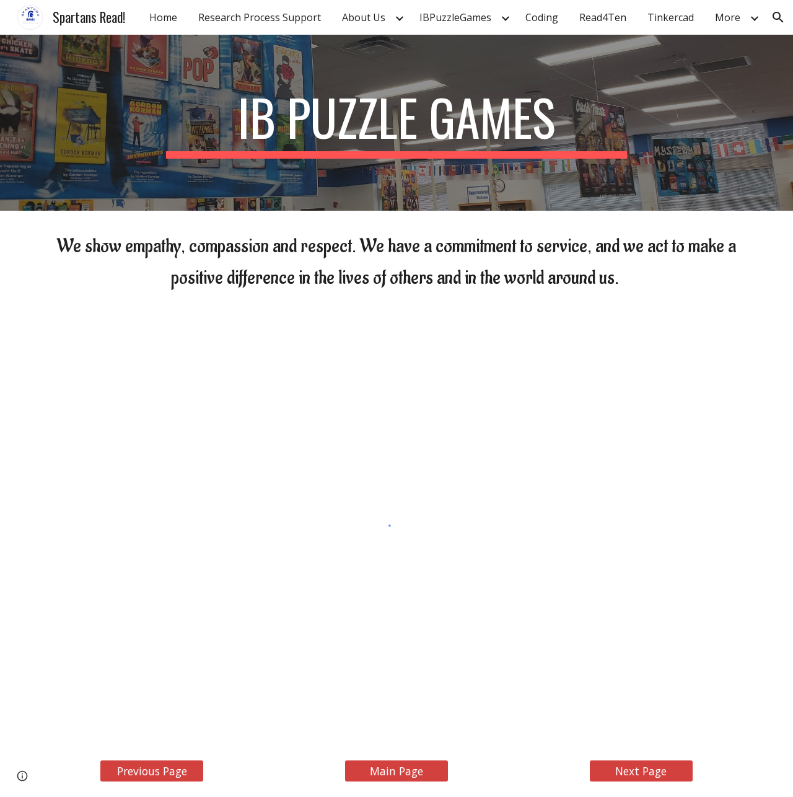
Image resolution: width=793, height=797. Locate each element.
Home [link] (163, 17)
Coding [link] (541, 17)
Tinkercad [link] (670, 17)
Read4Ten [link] (602, 17)
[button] (778, 17)
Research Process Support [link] (259, 17)
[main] (396, 123)
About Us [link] (363, 17)
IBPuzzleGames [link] (455, 17)
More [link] (727, 17)
